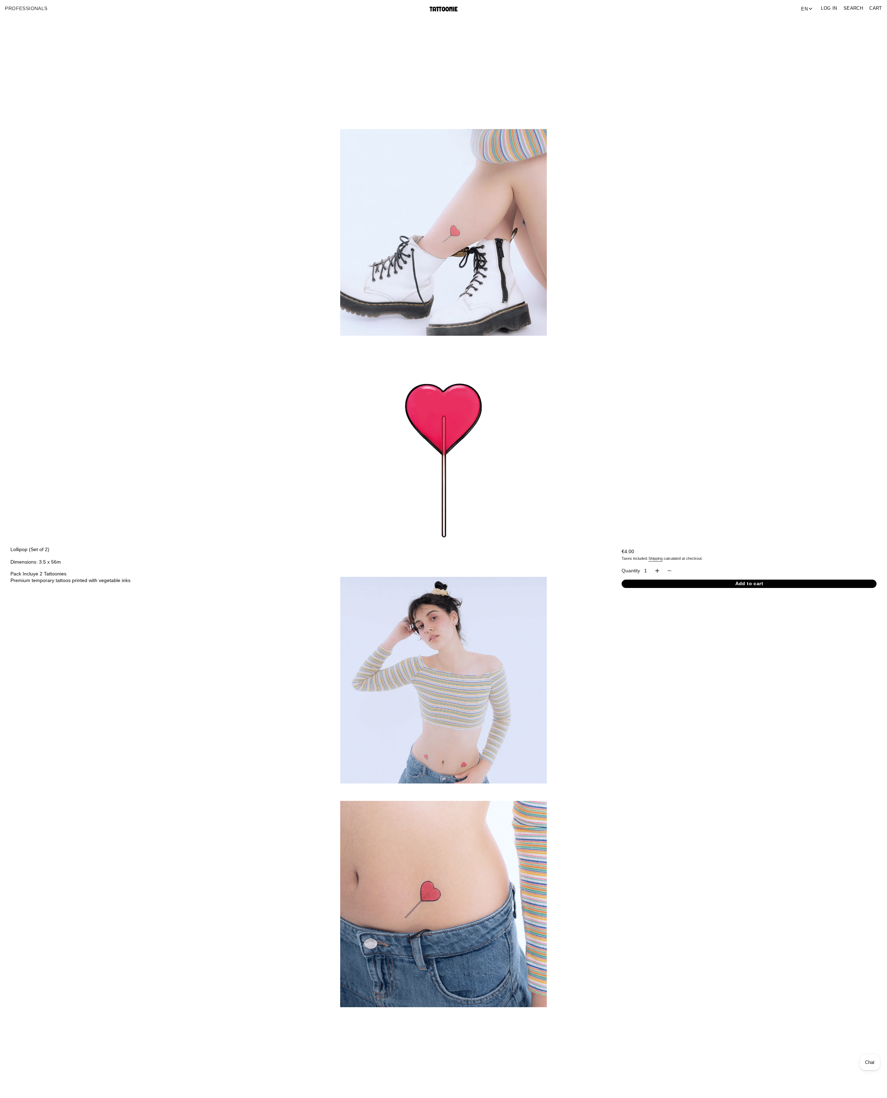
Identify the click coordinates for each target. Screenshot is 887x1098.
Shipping (655, 558)
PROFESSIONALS (26, 8)
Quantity (631, 570)
